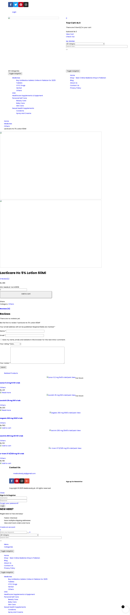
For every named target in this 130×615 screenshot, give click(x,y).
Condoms (12, 609)
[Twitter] (15, 4)
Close (2, 493)
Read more (6, 392)
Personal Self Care (11, 597)
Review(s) (4, 279)
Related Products (11, 373)
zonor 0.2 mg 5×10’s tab (10, 383)
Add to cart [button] (6, 428)
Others (7, 126)
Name (3, 331)
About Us (7, 563)
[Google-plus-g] (26, 480)
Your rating (5, 344)
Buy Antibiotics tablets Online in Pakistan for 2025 (27, 579)
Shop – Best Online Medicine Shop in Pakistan (22, 558)
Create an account (7, 527)
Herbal (11, 587)
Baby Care (12, 602)
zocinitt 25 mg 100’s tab (10, 400)
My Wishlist (70, 41)
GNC (6, 592)
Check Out (70, 36)
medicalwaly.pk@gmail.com (24, 473)
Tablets (11, 582)
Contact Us (8, 565)
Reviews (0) (5, 309)
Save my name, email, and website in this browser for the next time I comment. (33, 340)
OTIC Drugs (12, 584)
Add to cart (26, 294)
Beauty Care (13, 599)
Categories (8, 547)
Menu (6, 544)
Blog (6, 560)
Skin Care (12, 604)
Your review (5, 363)
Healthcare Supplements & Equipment (19, 594)
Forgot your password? (9, 503)
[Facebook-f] (10, 4)
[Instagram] (25, 4)
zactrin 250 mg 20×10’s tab (11, 436)
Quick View (71, 377)
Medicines (8, 123)
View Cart (70, 34)
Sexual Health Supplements (15, 607)
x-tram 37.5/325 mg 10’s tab (12, 453)
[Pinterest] (20, 4)
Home (6, 121)
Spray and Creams (15, 612)
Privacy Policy (9, 568)
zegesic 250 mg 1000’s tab (11, 418)
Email (2, 335)
